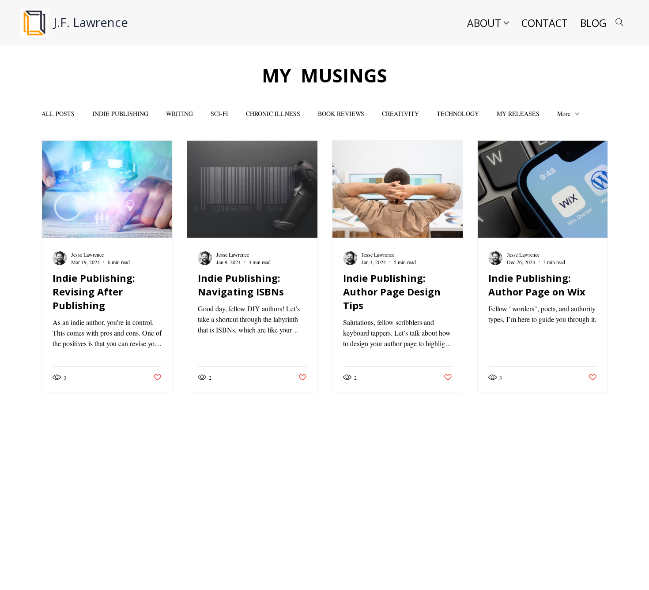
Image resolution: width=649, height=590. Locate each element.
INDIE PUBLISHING (120, 113)
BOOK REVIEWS (341, 113)
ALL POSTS (58, 113)
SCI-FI (219, 113)
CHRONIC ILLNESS (273, 113)
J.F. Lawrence (90, 22)
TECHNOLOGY (458, 113)
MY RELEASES (518, 113)
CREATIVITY (400, 113)
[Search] (619, 22)
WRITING (179, 113)
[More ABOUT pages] (506, 23)
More (563, 113)
